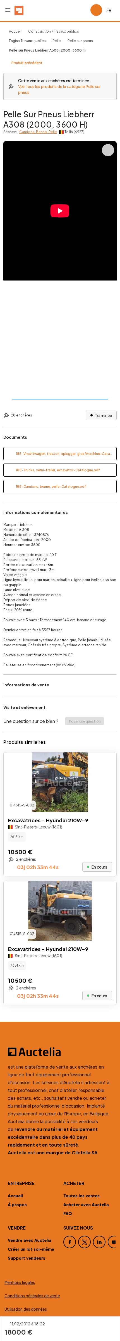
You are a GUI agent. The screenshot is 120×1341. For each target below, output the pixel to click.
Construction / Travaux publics (53, 31)
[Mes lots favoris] (83, 10)
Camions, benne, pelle (38, 132)
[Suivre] (107, 761)
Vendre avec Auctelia (29, 1240)
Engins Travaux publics (27, 41)
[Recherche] (70, 10)
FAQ (67, 1213)
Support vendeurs (26, 1257)
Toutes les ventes (81, 1195)
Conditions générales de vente (32, 1295)
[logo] (19, 10)
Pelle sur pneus (80, 41)
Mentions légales (19, 1282)
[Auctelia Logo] (60, 1051)
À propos (17, 1204)
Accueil (15, 31)
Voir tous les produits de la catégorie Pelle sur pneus (59, 89)
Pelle (56, 41)
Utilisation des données (25, 1309)
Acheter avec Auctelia (86, 1204)
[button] (8, 10)
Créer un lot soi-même (31, 1249)
